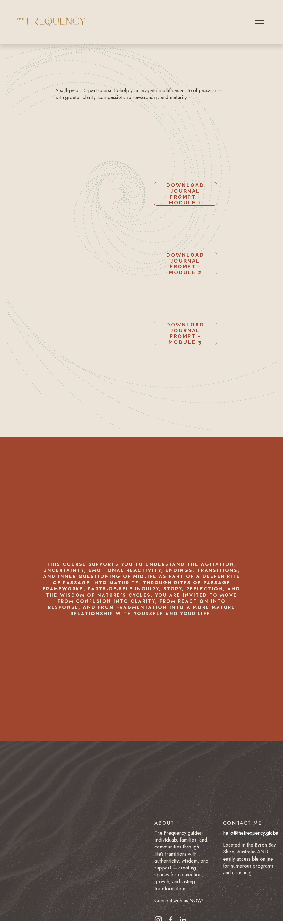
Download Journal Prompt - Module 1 (185, 193)
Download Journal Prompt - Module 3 (185, 333)
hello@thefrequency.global (251, 833)
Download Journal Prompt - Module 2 (185, 263)
